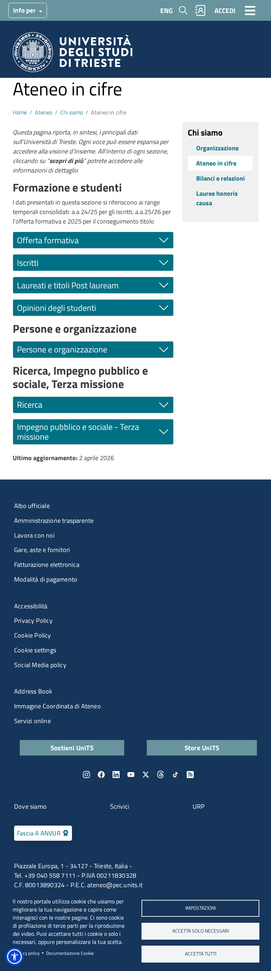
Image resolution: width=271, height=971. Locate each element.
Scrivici (120, 806)
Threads (160, 774)
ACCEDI (225, 10)
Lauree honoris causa (217, 198)
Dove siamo (30, 806)
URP (199, 806)
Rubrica (200, 10)
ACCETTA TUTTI (200, 953)
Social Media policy (40, 665)
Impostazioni (200, 908)
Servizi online (32, 721)
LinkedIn (116, 774)
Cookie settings (35, 650)
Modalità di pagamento (45, 579)
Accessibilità (31, 606)
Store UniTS (202, 748)
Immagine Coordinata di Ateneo (57, 706)
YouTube (131, 774)
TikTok (175, 774)
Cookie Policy (32, 635)
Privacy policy (26, 953)
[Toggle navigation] (250, 10)
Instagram (86, 774)
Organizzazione (217, 148)
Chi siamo (71, 112)
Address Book (33, 691)
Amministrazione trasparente (54, 520)
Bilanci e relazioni (220, 178)
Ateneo (43, 112)
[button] (14, 956)
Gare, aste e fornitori (42, 550)
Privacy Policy (33, 620)
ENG (166, 10)
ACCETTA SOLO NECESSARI (200, 930)
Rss (190, 774)
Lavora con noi (34, 535)
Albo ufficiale (32, 505)
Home (20, 112)
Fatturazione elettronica (46, 564)
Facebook (101, 774)
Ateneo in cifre (216, 163)
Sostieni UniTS (72, 748)
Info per (25, 10)
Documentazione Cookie (70, 953)
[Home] (72, 54)
